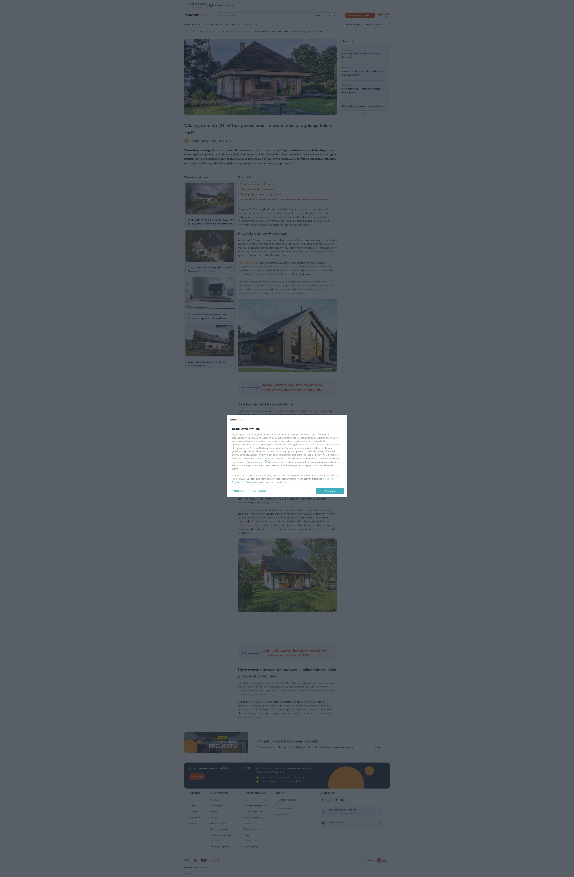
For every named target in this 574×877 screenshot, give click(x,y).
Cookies (250, 482)
